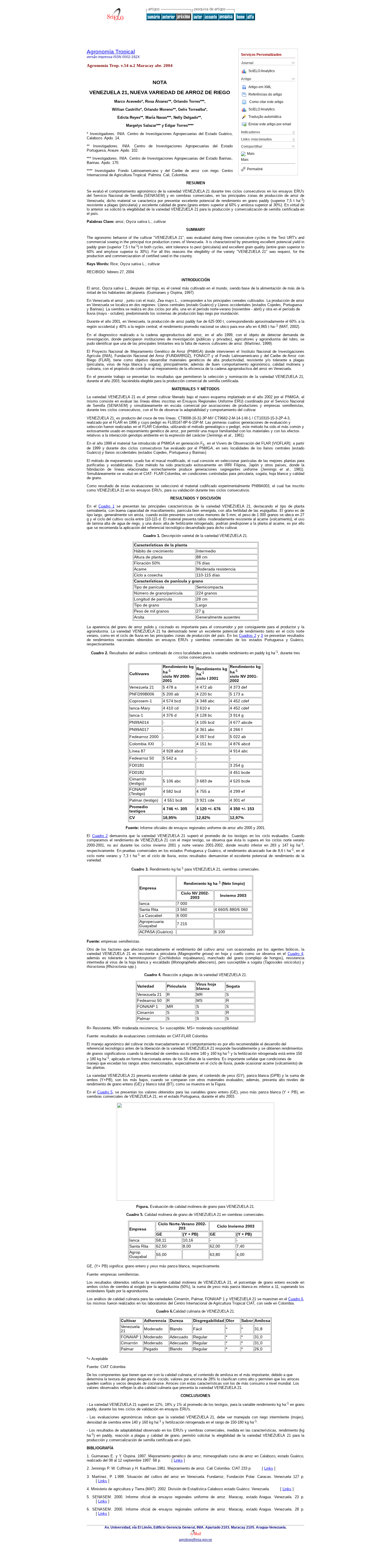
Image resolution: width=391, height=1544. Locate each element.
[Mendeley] (244, 154)
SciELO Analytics (261, 71)
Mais (250, 154)
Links (178, 1460)
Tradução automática (264, 117)
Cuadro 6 (295, 1299)
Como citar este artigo (266, 102)
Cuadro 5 (104, 1092)
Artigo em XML (259, 87)
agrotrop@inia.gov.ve (195, 1540)
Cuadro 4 (295, 954)
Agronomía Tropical (111, 52)
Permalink (255, 169)
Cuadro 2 (100, 836)
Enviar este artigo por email (269, 124)
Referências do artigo (265, 94)
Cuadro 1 (106, 506)
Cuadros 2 (247, 635)
